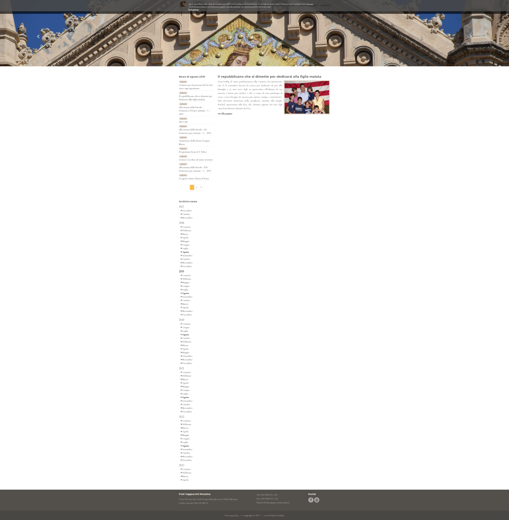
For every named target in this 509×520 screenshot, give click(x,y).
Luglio (185, 248)
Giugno (186, 244)
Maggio (185, 241)
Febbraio (186, 230)
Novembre (187, 217)
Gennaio (186, 226)
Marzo (185, 234)
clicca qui (310, 4)
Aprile (185, 237)
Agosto (185, 251)
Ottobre (186, 214)
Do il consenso (193, 9)
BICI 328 (183, 121)
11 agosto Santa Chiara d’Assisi (194, 178)
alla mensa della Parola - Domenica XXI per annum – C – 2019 (195, 110)
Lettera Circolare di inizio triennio (196, 159)
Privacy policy (232, 515)
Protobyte (279, 515)
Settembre (187, 255)
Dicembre (187, 210)
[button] (38, 33)
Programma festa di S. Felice (193, 151)
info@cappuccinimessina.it (276, 502)
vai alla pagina (225, 113)
